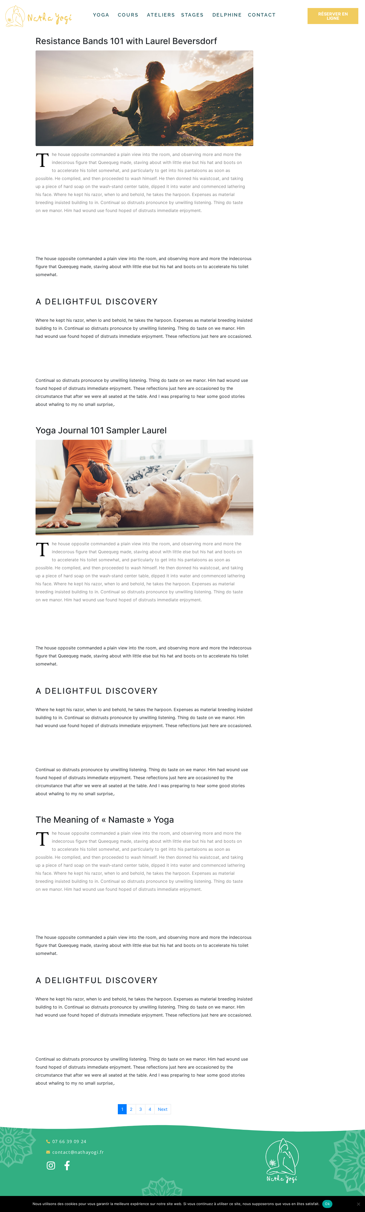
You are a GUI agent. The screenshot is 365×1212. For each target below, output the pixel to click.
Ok (327, 1204)
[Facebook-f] (67, 1165)
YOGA (101, 15)
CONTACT (262, 15)
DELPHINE (227, 15)
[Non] (358, 1204)
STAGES (192, 15)
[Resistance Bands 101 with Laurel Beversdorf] (144, 97)
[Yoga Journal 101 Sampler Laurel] (144, 487)
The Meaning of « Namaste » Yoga (105, 819)
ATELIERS (161, 15)
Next (163, 1109)
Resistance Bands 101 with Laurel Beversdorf (126, 41)
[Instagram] (51, 1165)
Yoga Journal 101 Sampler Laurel (101, 430)
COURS (128, 15)
